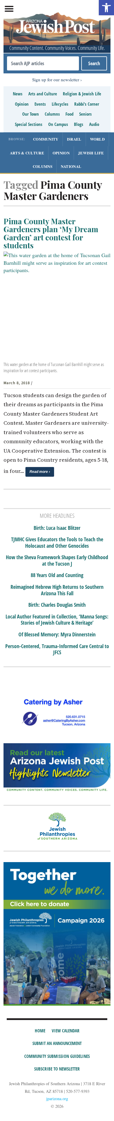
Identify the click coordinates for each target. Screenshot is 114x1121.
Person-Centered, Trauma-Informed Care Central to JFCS (57, 649)
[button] (106, 7)
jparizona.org (57, 1098)
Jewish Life (91, 153)
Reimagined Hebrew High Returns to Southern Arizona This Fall (57, 590)
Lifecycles (60, 104)
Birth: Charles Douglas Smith (57, 605)
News (18, 94)
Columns (52, 114)
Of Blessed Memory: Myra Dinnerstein (57, 634)
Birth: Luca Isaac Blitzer (57, 528)
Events (40, 104)
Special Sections (28, 124)
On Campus (58, 124)
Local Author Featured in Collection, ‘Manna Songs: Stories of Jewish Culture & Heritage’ (57, 619)
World (97, 139)
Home (40, 1031)
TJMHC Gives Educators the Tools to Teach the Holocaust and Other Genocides (57, 542)
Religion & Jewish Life (82, 94)
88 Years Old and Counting (57, 575)
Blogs (78, 124)
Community (45, 139)
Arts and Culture (42, 94)
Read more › (40, 472)
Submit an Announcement (57, 1043)
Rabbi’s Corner (86, 104)
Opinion (22, 104)
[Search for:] (43, 63)
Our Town (30, 114)
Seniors (85, 114)
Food (69, 114)
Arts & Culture (27, 153)
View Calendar (66, 1031)
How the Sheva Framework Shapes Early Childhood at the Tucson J (57, 560)
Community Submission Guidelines (57, 1056)
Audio (94, 124)
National (71, 166)
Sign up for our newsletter (55, 79)
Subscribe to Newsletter (57, 1069)
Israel (74, 139)
